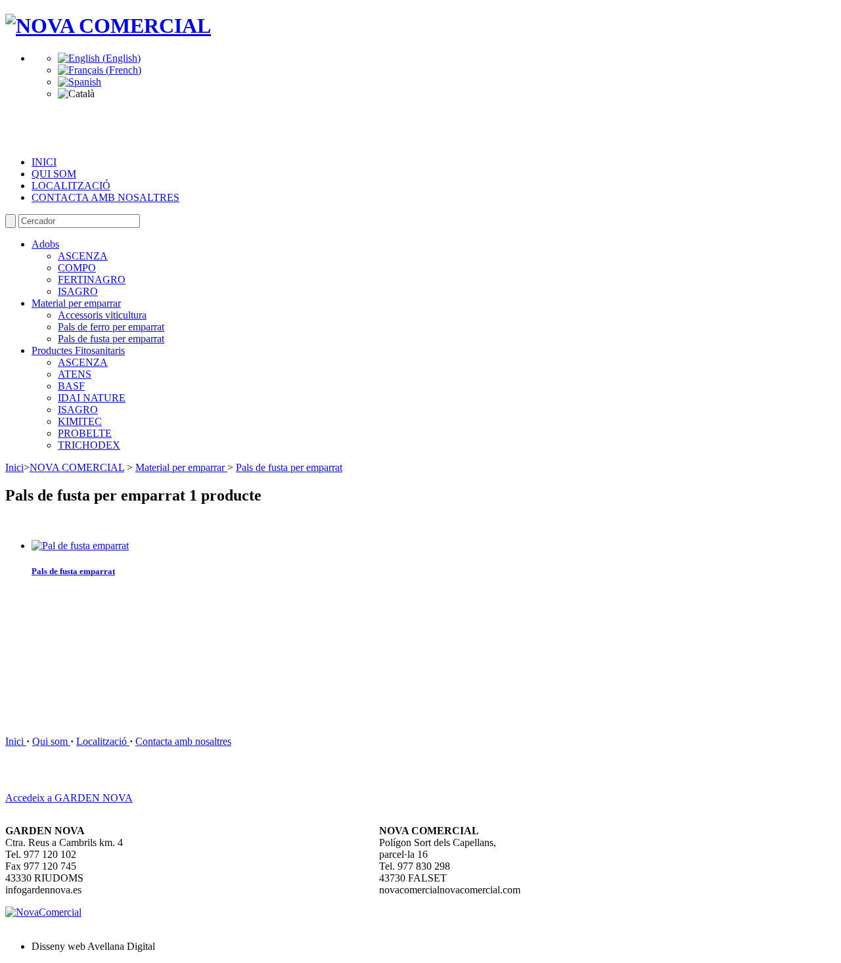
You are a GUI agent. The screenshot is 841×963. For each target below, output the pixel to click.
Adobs (45, 244)
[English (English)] (99, 58)
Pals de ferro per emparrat (111, 326)
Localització (102, 741)
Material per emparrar (76, 303)
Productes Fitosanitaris (78, 350)
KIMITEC (80, 421)
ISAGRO (78, 291)
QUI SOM (54, 173)
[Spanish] (79, 81)
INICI (44, 162)
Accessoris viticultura (102, 315)
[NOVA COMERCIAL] (108, 25)
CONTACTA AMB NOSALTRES (105, 197)
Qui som (51, 741)
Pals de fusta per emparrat (111, 338)
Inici (14, 467)
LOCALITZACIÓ (71, 185)
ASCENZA (83, 255)
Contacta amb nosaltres (183, 741)
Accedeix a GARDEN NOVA (69, 797)
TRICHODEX (89, 445)
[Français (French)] (99, 70)
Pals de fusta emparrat (73, 571)
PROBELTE (85, 433)
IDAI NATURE (91, 397)
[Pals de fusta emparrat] (80, 545)
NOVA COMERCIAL (77, 467)
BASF (71, 386)
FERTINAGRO (91, 279)
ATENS (74, 374)
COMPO (77, 267)
